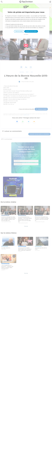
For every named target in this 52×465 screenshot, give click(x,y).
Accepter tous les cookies (31, 31)
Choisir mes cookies (19, 31)
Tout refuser (26, 34)
